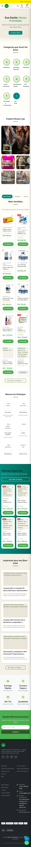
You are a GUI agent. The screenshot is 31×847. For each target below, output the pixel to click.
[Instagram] (7, 757)
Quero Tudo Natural (12, 837)
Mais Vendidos (7, 196)
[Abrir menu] (2, 6)
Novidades (17, 196)
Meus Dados (4, 787)
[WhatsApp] (16, 757)
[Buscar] (17, 6)
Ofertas (26, 196)
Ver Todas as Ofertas (15, 479)
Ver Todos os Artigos (14, 667)
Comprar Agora (15, 33)
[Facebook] (3, 757)
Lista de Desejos (5, 792)
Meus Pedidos (5, 784)
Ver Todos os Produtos (14, 380)
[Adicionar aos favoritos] (12, 216)
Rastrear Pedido (5, 795)
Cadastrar (15, 732)
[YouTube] (11, 757)
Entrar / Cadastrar (25, 1)
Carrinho (3, 790)
